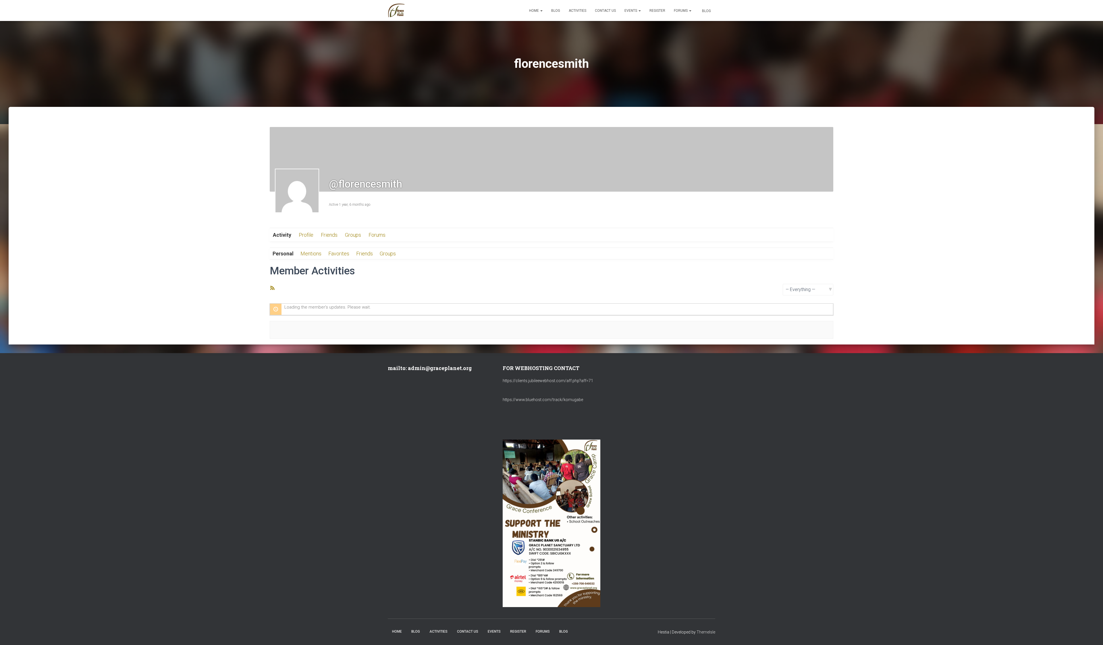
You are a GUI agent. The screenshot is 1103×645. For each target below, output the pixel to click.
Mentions (310, 254)
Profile (306, 235)
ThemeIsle (706, 632)
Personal (283, 254)
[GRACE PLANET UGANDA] (396, 10)
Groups (353, 235)
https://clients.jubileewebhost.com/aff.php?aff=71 (548, 380)
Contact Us (605, 11)
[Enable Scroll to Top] (1091, 633)
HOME (534, 11)
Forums (681, 11)
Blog (555, 11)
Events (631, 11)
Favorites (338, 254)
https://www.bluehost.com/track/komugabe (543, 399)
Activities (577, 11)
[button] (541, 11)
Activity (282, 235)
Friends (329, 235)
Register (657, 11)
